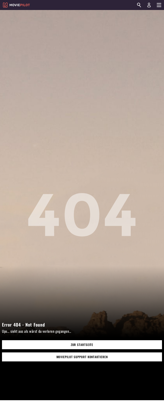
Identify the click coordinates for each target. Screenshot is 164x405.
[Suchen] (139, 5)
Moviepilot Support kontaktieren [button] (82, 357)
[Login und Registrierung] (149, 5)
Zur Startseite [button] (82, 345)
